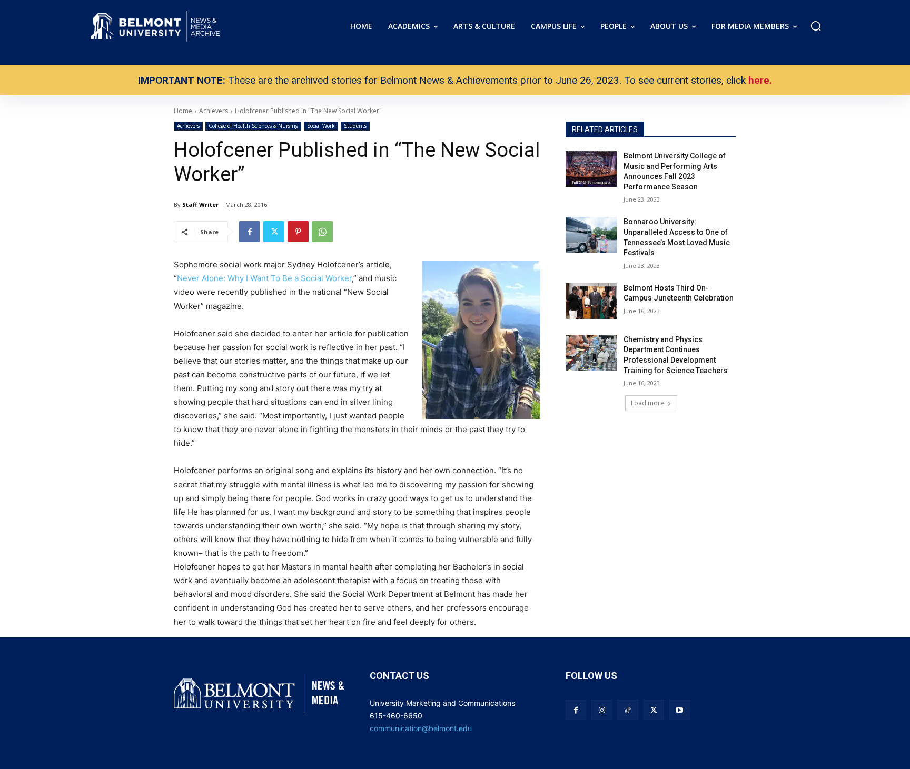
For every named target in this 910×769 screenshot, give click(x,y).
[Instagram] (601, 710)
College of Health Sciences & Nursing (253, 125)
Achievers (188, 125)
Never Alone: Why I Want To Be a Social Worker (264, 278)
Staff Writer (200, 204)
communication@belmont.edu (421, 728)
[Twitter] (273, 231)
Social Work (321, 125)
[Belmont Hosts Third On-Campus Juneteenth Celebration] (591, 301)
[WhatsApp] (322, 231)
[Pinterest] (298, 231)
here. (760, 80)
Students (355, 125)
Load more (647, 402)
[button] (816, 26)
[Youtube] (679, 710)
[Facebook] (249, 231)
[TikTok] (627, 710)
